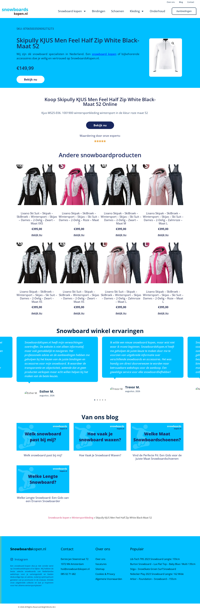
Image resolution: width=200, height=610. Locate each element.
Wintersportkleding (82, 517)
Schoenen (117, 11)
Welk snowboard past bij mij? (43, 455)
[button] (94, 399)
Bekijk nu (30, 79)
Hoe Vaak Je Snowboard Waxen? (100, 455)
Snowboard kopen (70, 11)
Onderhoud (157, 11)
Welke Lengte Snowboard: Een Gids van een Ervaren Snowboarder (43, 499)
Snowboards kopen (59, 517)
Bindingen (98, 11)
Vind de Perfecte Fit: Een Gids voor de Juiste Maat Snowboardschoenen (157, 457)
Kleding (135, 11)
